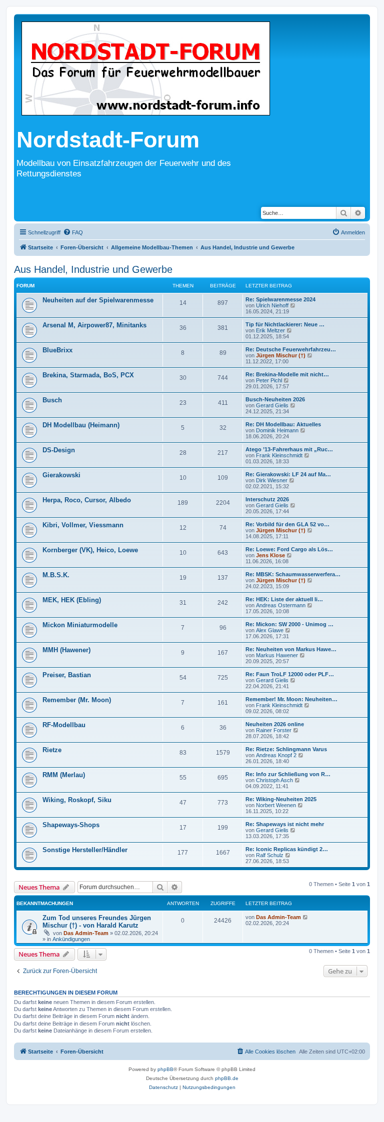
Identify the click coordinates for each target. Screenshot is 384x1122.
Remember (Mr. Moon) (76, 700)
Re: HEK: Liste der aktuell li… (284, 599)
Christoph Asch (274, 780)
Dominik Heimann (277, 430)
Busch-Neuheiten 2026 (275, 399)
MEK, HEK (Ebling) (71, 600)
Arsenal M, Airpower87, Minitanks (94, 325)
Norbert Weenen (276, 805)
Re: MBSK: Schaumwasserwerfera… (293, 574)
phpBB (166, 1069)
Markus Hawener (277, 655)
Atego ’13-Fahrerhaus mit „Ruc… (289, 449)
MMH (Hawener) (66, 650)
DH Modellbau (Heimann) (81, 425)
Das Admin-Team (86, 933)
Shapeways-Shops (71, 825)
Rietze (52, 750)
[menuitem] (73, 232)
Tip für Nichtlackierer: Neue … (285, 324)
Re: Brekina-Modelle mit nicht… (287, 374)
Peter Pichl (269, 380)
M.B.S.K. (56, 575)
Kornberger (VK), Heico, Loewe (90, 550)
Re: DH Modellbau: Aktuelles (283, 424)
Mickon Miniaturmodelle (80, 625)
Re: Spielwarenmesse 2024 (281, 299)
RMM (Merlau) (63, 775)
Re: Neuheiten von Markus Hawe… (291, 649)
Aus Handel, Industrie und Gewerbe (93, 269)
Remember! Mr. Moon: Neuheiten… (292, 699)
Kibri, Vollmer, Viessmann (83, 525)
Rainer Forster (274, 730)
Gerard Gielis (272, 405)
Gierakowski (61, 475)
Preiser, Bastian (66, 675)
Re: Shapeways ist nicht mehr (285, 824)
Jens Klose (270, 555)
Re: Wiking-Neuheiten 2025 (281, 799)
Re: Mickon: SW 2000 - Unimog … (290, 624)
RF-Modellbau (64, 725)
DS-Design (58, 450)
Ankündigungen (71, 939)
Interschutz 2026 (267, 499)
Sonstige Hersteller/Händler (85, 850)
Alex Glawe (270, 630)
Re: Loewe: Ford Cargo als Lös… (289, 549)
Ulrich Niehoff (272, 305)
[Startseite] (145, 69)
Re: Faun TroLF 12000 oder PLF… (290, 674)
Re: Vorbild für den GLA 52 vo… (288, 524)
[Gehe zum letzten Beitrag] (305, 917)
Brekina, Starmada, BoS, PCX (88, 375)
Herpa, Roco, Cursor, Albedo (86, 500)
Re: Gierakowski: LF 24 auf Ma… (288, 474)
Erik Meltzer (270, 330)
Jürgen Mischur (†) (281, 355)
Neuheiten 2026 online (275, 724)
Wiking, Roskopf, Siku (77, 800)
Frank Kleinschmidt (279, 455)
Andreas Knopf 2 (276, 755)
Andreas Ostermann (281, 605)
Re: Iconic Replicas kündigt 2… (287, 849)
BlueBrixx (57, 350)
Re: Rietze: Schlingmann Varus (286, 749)
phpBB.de (226, 1078)
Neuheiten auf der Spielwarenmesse (98, 300)
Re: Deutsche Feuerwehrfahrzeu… (291, 349)
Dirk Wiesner (272, 480)
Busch (52, 400)
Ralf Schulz (270, 855)
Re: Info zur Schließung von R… (288, 774)
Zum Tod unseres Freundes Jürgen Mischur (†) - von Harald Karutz (96, 921)
